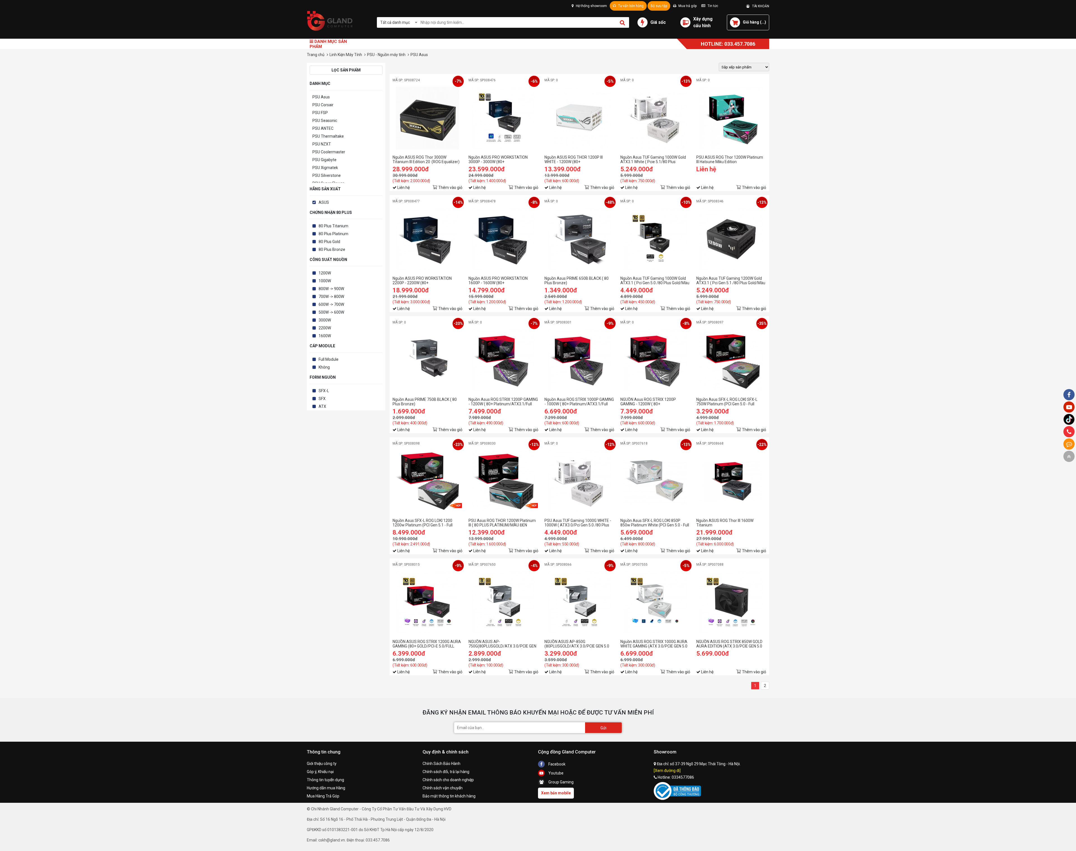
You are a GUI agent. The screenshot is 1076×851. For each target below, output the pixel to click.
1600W (325, 336)
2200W (325, 328)
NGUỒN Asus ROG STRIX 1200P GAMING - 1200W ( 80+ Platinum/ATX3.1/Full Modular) (648, 401)
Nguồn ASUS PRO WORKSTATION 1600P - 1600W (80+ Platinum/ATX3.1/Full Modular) (498, 280)
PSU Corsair (322, 105)
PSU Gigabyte (324, 160)
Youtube (555, 773)
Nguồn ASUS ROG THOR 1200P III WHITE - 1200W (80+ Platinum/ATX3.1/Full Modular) (573, 159)
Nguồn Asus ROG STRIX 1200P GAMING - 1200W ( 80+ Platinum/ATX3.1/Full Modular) (503, 401)
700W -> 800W (331, 296)
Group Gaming (561, 782)
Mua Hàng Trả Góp (323, 796)
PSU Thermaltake (328, 136)
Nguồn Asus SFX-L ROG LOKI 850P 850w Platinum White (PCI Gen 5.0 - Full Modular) (654, 522)
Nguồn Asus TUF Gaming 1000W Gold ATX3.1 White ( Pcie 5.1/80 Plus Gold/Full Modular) (653, 159)
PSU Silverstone (326, 175)
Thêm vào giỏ (450, 187)
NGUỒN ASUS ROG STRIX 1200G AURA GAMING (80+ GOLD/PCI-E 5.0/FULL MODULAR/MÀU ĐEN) (427, 643)
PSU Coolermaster (328, 152)
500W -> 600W (331, 312)
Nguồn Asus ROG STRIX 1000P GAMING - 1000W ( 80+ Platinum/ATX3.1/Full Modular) (579, 401)
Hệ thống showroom (591, 6)
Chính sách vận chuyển (443, 788)
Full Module (328, 359)
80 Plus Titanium (333, 226)
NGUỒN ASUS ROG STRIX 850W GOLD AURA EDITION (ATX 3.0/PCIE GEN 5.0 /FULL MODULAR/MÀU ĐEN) (729, 643)
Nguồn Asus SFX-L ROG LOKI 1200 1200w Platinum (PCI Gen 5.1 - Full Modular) (423, 522)
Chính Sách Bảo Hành (441, 763)
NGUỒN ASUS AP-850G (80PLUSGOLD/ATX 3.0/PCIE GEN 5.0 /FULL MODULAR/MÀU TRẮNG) (576, 643)
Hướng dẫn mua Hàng (326, 788)
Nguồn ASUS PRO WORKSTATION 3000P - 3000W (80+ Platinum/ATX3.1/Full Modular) (498, 159)
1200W (325, 273)
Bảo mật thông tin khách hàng (449, 796)
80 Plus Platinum (333, 234)
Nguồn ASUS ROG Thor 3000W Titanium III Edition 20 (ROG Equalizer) (426, 159)
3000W (325, 320)
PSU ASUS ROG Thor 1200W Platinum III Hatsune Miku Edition (729, 159)
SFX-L (324, 390)
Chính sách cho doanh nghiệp (448, 780)
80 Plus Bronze (332, 249)
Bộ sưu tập (659, 6)
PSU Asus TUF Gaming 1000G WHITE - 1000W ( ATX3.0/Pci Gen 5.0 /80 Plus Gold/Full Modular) (577, 522)
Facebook (556, 764)
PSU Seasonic (324, 120)
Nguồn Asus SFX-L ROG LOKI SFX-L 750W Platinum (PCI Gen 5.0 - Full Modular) (726, 401)
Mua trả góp (687, 6)
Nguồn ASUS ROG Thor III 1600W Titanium (724, 522)
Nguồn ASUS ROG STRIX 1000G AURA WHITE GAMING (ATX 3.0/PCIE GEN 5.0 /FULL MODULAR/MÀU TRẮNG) (653, 643)
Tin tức (712, 6)
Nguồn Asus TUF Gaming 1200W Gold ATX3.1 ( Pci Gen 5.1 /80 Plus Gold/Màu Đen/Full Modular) (730, 280)
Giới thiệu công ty (322, 763)
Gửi (603, 728)
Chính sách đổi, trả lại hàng (446, 771)
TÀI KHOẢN (759, 6)
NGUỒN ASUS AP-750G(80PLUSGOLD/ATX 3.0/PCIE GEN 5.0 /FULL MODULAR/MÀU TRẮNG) (502, 643)
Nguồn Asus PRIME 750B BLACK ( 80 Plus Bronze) (425, 401)
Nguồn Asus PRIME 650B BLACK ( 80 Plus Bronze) (576, 280)
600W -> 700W (331, 304)
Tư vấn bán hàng (630, 6)
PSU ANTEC (322, 128)
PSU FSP (320, 112)
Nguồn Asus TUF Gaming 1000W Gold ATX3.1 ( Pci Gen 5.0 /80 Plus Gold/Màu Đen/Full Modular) (654, 280)
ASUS (324, 202)
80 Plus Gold (329, 241)
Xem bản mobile (556, 793)
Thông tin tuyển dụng (325, 780)
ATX (322, 406)
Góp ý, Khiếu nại (320, 771)
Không (324, 367)
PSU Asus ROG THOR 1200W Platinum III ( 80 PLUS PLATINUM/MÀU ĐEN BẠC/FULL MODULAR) (502, 522)
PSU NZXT (321, 144)
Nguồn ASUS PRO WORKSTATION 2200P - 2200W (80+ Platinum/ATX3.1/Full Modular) (422, 280)
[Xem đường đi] (667, 770)
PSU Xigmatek (325, 167)
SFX (322, 398)
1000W (325, 281)
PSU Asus (321, 97)
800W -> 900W (331, 288)
